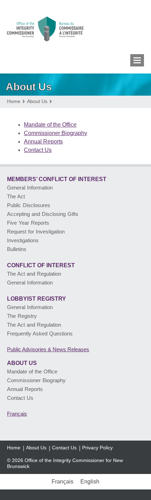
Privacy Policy (97, 447)
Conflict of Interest (41, 265)
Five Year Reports (28, 223)
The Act (16, 196)
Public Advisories (48, 349)
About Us (22, 363)
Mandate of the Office (50, 125)
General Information (30, 188)
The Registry (22, 316)
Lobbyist (36, 299)
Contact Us (38, 150)
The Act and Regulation (34, 274)
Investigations (23, 240)
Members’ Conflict (56, 179)
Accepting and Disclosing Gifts (42, 214)
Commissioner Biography (55, 133)
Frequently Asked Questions (40, 333)
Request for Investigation (36, 232)
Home (13, 447)
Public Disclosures (28, 205)
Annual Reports (43, 142)
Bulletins (16, 249)
